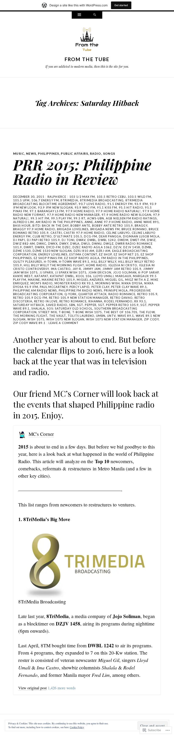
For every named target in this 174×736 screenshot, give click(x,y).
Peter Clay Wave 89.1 (129, 287)
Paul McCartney (54, 287)
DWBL (91, 240)
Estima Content (83, 254)
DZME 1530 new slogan (52, 250)
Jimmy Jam (92, 269)
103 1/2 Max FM (82, 196)
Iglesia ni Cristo (122, 265)
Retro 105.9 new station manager (78, 297)
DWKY (64, 243)
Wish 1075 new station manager (114, 319)
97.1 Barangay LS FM (47, 211)
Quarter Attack (92, 294)
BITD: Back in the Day (50, 225)
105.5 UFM (21, 200)
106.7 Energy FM (45, 200)
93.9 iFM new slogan (55, 207)
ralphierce (57, 196)
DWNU (97, 243)
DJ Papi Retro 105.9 (43, 240)
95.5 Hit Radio (131, 207)
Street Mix (47, 312)
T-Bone (65, 312)
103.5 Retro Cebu (111, 196)
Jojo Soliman (125, 272)
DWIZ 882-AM (24, 243)
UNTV (111, 315)
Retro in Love (46, 301)
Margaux (123, 276)
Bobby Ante (80, 225)
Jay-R (77, 269)
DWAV (81, 240)
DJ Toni (68, 240)
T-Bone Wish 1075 (87, 312)
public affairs (74, 153)
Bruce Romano (134, 229)
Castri (56, 232)
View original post (32, 687)
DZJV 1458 (131, 247)
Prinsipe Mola (116, 290)
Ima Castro (61, 269)
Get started (121, 5)
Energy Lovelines (53, 254)
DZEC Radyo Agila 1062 (92, 247)
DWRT (28, 247)
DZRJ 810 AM (84, 250)
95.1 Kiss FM (107, 207)
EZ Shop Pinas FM (48, 258)
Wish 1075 (35, 319)
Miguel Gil (114, 279)
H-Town (50, 261)
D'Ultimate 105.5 (68, 236)
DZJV (117, 247)
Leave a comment (64, 323)
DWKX (53, 243)
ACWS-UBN (95, 218)
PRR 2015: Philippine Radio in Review (82, 171)
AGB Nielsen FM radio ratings (131, 218)
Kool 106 (83, 276)
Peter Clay (100, 287)
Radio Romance (121, 294)
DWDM (123, 240)
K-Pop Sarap (148, 272)
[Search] (94, 15)
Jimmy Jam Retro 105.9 (121, 269)
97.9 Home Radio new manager (73, 214)
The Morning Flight (30, 315)
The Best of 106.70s (120, 312)
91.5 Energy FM (120, 204)
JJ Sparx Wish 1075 (70, 272)
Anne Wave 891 (146, 222)
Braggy (141, 225)
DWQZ (109, 243)
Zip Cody (151, 319)
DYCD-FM (53, 247)
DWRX (39, 247)
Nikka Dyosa (132, 283)
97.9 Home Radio (80, 211)
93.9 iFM (141, 204)
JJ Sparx (46, 272)
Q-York (71, 294)
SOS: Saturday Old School (70, 308)
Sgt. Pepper (86, 305)
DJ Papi (19, 240)
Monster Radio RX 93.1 (74, 283)
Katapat (41, 276)
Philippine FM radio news (80, 290)
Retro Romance (73, 301)
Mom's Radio (42, 283)
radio (95, 153)
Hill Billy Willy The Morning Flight (54, 265)
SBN (72, 305)
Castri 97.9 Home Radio (84, 232)
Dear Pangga (110, 236)
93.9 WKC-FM (85, 207)
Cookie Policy (77, 727)
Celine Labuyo (118, 232)
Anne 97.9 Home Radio (113, 222)
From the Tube (87, 59)
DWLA (74, 243)
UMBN (100, 315)
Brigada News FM (105, 229)
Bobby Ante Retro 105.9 (112, 225)
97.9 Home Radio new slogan (126, 214)
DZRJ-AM (103, 250)
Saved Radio (56, 305)
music (18, 153)
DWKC (41, 243)
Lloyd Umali (103, 276)
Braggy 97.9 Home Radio (34, 229)
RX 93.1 (140, 301)
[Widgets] (79, 15)
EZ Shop (105, 254)
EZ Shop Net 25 (126, 254)
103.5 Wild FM (139, 196)
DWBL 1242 (107, 240)
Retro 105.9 (147, 294)
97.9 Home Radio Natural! (118, 211)
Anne (89, 222)
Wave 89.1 (126, 315)
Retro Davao (121, 297)
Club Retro (42, 236)
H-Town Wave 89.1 (74, 261)
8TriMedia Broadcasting (102, 200)
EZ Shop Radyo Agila (82, 258)
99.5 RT (79, 218)
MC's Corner (41, 434)
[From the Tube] (87, 40)
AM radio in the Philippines (59, 222)
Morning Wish (107, 283)
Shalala (38, 308)
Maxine (34, 279)
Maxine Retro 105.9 (58, 279)
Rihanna (95, 301)
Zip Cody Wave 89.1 (29, 323)
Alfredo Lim (23, 222)
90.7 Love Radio (92, 204)
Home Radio (96, 265)
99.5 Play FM (61, 218)
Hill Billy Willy (103, 261)
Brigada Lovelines (72, 229)
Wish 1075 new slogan (65, 319)
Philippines (48, 153)
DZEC (66, 247)
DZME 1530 (22, 250)
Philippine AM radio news (35, 290)
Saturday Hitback (28, 305)
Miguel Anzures (90, 279)
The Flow (147, 312)
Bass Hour (22, 225)
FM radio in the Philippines (124, 258)
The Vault (57, 315)
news (31, 153)
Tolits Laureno (81, 315)
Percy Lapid (80, 287)
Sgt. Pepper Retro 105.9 (118, 305)
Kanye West (23, 276)
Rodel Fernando (118, 301)
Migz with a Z (137, 279)
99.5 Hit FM (40, 218)
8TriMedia (69, 200)
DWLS (85, 243)
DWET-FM (137, 240)
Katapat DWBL (62, 276)
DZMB (146, 247)
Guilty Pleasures (27, 261)
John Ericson (99, 272)
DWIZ (151, 240)
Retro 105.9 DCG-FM (30, 297)
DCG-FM (90, 236)
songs (109, 153)
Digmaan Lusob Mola (141, 236)
